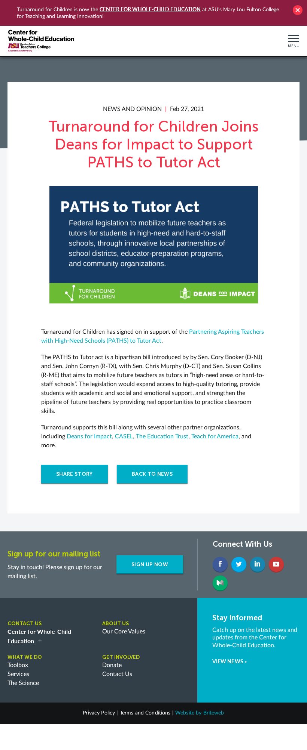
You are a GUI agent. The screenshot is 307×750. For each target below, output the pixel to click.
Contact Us (117, 674)
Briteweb (213, 713)
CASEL (124, 436)
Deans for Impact (89, 436)
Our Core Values (123, 632)
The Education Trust (162, 436)
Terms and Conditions (145, 713)
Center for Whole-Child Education (150, 9)
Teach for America (214, 436)
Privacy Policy (99, 713)
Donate (112, 665)
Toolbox (17, 665)
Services (18, 674)
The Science (23, 683)
